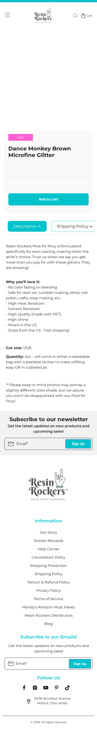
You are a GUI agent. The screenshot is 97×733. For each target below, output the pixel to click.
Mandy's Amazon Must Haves (48, 607)
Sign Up (78, 444)
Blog (48, 624)
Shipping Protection (48, 566)
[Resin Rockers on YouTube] (45, 689)
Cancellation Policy (48, 557)
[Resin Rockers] (43, 15)
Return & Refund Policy (49, 582)
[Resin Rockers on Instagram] (35, 689)
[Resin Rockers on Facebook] (24, 689)
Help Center (49, 549)
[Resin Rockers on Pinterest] (56, 689)
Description (25, 226)
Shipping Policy (48, 574)
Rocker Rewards (48, 541)
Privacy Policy (48, 590)
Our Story (48, 532)
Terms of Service (48, 599)
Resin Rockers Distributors (49, 615)
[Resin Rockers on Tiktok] (67, 689)
